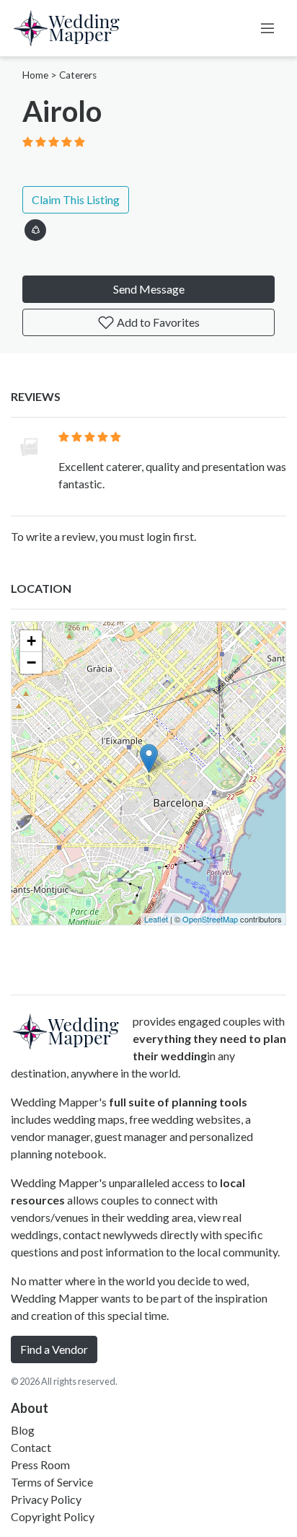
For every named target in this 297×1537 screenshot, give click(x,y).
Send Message (149, 289)
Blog (23, 1430)
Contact (31, 1447)
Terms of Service (52, 1482)
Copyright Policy (52, 1516)
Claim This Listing (76, 199)
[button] (35, 227)
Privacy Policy (46, 1499)
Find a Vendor (54, 1349)
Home (35, 75)
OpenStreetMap (210, 919)
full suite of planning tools (178, 1102)
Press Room (40, 1464)
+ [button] (31, 641)
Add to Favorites (157, 322)
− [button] (31, 662)
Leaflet (156, 919)
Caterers (78, 75)
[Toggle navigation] (267, 28)
